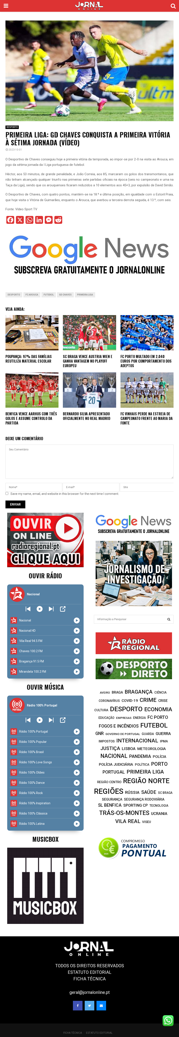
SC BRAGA (165, 792)
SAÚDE (148, 792)
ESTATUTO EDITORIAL (89, 972)
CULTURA (101, 710)
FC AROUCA (32, 295)
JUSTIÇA (110, 748)
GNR (99, 733)
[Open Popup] (62, 609)
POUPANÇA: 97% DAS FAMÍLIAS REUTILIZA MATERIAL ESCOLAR (28, 359)
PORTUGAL (114, 772)
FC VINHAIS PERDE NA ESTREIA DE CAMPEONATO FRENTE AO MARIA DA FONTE (146, 418)
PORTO (159, 764)
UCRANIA (159, 813)
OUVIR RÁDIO (45, 575)
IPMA (164, 741)
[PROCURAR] (169, 619)
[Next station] (28, 609)
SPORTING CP (135, 805)
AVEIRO (105, 692)
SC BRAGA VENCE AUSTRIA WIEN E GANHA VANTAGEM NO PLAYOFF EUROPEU (87, 361)
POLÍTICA (142, 765)
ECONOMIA (158, 709)
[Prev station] (51, 609)
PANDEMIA (140, 756)
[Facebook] (78, 1005)
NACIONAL (113, 756)
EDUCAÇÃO (106, 718)
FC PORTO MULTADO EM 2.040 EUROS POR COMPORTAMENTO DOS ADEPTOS (146, 361)
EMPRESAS (123, 718)
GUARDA (148, 734)
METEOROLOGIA (151, 749)
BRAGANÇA (139, 692)
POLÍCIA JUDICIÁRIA (116, 764)
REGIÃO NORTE (146, 781)
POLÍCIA (159, 757)
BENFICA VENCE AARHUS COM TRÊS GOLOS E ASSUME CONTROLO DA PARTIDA (31, 418)
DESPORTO (12, 127)
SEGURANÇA (112, 799)
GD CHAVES (65, 295)
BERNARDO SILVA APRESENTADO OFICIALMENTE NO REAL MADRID (86, 416)
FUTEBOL (49, 295)
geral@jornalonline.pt (89, 992)
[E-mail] (101, 1005)
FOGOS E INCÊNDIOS (119, 726)
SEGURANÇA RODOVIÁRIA (144, 799)
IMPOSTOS (107, 741)
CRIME (148, 700)
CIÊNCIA (160, 692)
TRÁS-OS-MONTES (124, 813)
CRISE (163, 701)
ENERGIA (139, 718)
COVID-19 (130, 700)
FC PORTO (158, 717)
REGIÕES (108, 791)
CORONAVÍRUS (109, 701)
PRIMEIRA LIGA (85, 295)
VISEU (146, 822)
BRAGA (117, 692)
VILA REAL (127, 821)
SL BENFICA (110, 805)
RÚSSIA (132, 792)
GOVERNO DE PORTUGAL (122, 734)
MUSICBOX (45, 839)
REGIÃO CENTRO (109, 782)
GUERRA (163, 733)
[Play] (39, 609)
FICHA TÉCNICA (89, 978)
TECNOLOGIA (159, 805)
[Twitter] (89, 1005)
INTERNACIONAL (137, 740)
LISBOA (129, 748)
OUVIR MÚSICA (45, 686)
